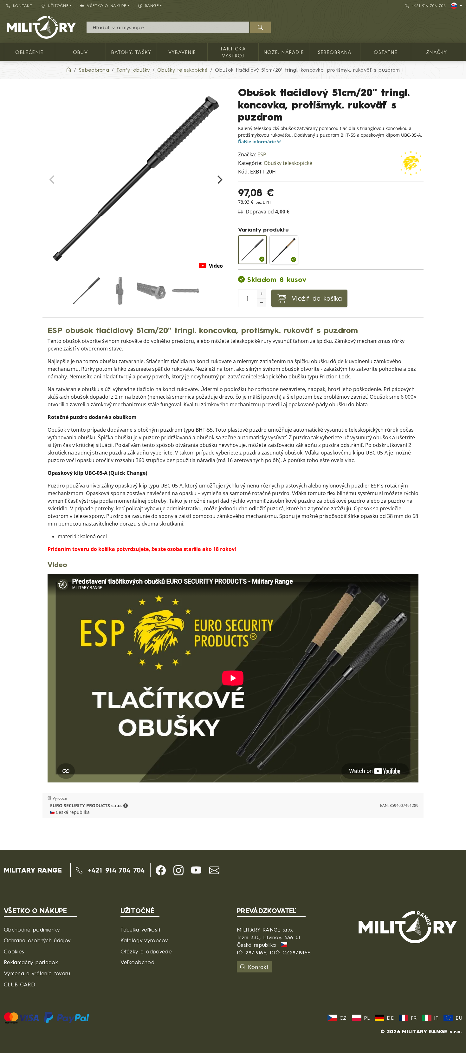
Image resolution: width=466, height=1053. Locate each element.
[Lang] (456, 6)
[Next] (219, 180)
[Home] (68, 70)
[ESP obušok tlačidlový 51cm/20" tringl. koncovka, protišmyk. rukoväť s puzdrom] (252, 250)
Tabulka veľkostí (140, 929)
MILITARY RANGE (33, 870)
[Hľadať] (260, 27)
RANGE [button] (152, 5)
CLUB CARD (19, 984)
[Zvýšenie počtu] (261, 294)
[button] (125, 805)
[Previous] (53, 180)
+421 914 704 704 (429, 5)
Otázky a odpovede (146, 951)
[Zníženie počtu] (261, 302)
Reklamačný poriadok (31, 962)
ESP (261, 154)
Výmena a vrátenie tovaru (37, 973)
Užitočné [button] (58, 5)
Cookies (14, 951)
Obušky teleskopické (288, 163)
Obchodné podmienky (32, 929)
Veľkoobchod (137, 962)
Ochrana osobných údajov (37, 940)
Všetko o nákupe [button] (106, 5)
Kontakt (22, 5)
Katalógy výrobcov (144, 940)
